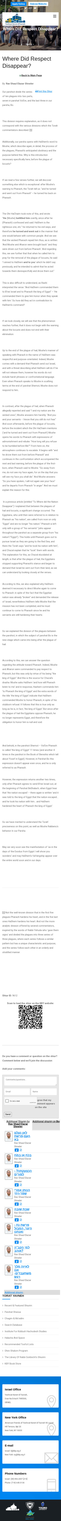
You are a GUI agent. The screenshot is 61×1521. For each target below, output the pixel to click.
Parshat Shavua (13, 1312)
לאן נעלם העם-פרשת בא (22, 1136)
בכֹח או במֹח (22, 1155)
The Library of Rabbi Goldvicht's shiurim (25, 1357)
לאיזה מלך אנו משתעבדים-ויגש (22, 1271)
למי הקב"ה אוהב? (22, 1249)
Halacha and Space (15, 1337)
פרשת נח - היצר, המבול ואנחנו (23, 1228)
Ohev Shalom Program (16, 1350)
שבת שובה (21, 1209)
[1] (3, 912)
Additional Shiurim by (18, 1124)
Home (29, 44)
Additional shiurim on (46, 1121)
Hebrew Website (38, 4)
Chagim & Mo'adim (14, 1318)
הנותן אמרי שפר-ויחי (22, 1191)
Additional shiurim (14, 1292)
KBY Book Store (13, 1363)
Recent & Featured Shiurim (18, 1305)
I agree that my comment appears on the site (45, 1104)
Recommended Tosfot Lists (19, 1344)
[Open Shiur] (21, 1150)
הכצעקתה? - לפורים (23, 1172)
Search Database (13, 1324)
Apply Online (18, 4)
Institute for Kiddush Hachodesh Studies (26, 1331)
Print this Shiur (44, 91)
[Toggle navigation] (54, 16)
